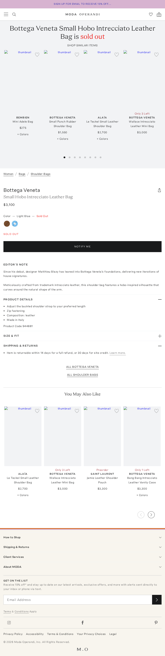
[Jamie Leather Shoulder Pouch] (102, 436)
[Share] (159, 190)
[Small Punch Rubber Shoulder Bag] (62, 80)
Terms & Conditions (60, 634)
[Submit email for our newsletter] (157, 600)
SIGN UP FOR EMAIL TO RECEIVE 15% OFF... (82, 3)
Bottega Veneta (21, 190)
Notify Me (82, 246)
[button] (155, 513)
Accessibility (35, 634)
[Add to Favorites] (37, 54)
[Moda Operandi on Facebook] (82, 622)
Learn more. (118, 352)
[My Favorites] (151, 14)
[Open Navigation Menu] (6, 14)
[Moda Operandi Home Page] (82, 14)
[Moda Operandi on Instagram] (9, 622)
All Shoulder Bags (82, 374)
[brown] (6, 223)
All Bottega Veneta (82, 366)
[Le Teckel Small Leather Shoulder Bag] (102, 80)
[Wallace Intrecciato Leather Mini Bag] (142, 80)
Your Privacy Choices (91, 634)
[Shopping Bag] (159, 14)
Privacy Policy (13, 634)
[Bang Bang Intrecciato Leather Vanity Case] (142, 436)
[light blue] (14, 223)
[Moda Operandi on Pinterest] (156, 622)
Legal (113, 634)
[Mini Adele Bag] (22, 80)
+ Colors (23, 134)
